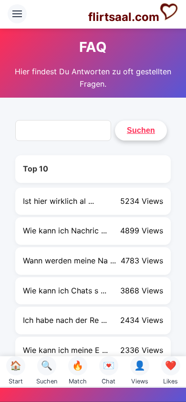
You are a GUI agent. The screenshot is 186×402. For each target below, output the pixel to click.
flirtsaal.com (123, 17)
